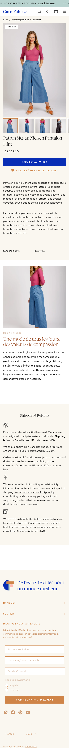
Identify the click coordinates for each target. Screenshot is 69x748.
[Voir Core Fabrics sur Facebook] (13, 712)
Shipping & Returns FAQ (31, 531)
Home (5, 20)
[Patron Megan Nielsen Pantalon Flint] (10, 125)
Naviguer (9, 603)
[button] (39, 11)
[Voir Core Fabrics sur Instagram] (5, 712)
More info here (41, 3)
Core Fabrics (17, 746)
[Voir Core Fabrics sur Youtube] (27, 712)
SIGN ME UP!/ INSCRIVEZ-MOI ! (34, 699)
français (10, 733)
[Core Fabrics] (15, 11)
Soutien (8, 614)
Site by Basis (31, 746)
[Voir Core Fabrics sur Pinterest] (20, 712)
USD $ (29, 733)
